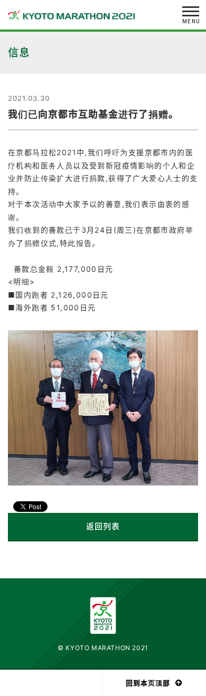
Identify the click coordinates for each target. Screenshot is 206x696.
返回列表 (103, 526)
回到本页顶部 (148, 683)
